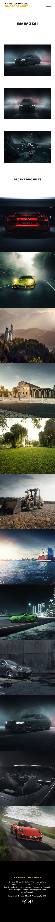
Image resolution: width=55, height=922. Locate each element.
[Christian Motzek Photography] (22, 5)
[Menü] (47, 5)
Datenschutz (34, 877)
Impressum (19, 877)
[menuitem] (47, 5)
